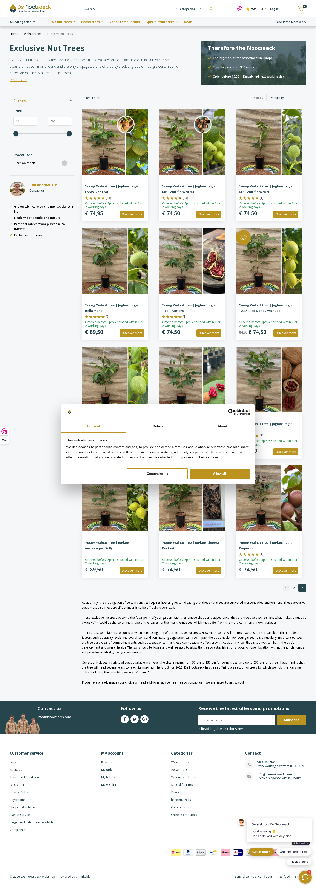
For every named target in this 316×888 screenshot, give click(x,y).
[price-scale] (15, 133)
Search (211, 9)
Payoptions (17, 800)
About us (16, 770)
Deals (188, 22)
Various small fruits (124, 22)
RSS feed (284, 876)
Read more (18, 80)
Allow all (219, 473)
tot (41, 121)
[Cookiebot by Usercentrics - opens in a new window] (231, 412)
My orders (108, 770)
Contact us (36, 190)
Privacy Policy (19, 792)
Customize (155, 473)
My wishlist (108, 785)
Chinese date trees (184, 815)
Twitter (134, 719)
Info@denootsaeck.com (274, 774)
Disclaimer (17, 785)
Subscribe (291, 720)
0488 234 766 (265, 762)
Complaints (17, 830)
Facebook (125, 719)
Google (144, 719)
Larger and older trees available (32, 822)
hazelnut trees (181, 800)
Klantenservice (20, 815)
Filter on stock (24, 163)
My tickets (108, 777)
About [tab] (222, 426)
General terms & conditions (253, 876)
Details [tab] (158, 426)
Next (302, 588)
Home (14, 34)
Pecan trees (90, 22)
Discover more (132, 214)
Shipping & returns (22, 807)
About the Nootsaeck (291, 22)
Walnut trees (61, 22)
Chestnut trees (181, 807)
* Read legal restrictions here (221, 728)
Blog (13, 762)
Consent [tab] (93, 426)
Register (106, 762)
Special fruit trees (160, 22)
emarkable (83, 876)
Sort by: (258, 97)
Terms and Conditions (25, 777)
